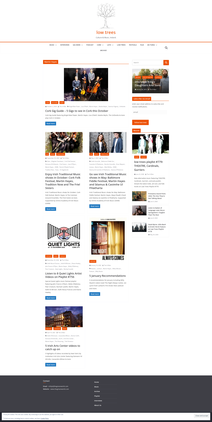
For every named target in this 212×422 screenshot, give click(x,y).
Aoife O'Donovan (52, 336)
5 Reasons (57, 328)
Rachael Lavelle (68, 269)
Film (142, 45)
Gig (47, 154)
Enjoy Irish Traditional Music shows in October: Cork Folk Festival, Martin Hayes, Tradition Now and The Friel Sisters (62, 181)
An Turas (151, 45)
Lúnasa (91, 167)
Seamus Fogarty (113, 106)
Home (96, 382)
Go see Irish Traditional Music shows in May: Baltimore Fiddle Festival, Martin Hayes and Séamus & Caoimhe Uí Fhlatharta (107, 181)
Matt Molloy (108, 167)
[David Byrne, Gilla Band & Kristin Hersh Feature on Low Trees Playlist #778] (139, 229)
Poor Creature (49, 269)
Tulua (57, 170)
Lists (109, 45)
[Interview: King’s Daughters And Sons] (150, 70)
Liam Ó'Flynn (72, 164)
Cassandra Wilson (64, 336)
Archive (103, 50)
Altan (48, 161)
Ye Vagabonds (64, 170)
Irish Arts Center (68, 339)
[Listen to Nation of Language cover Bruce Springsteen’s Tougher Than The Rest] (139, 213)
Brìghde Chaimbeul (57, 161)
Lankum (99, 269)
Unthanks (122, 106)
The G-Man (63, 106)
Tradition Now (49, 170)
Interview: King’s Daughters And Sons (148, 83)
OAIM (56, 167)
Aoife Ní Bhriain (65, 263)
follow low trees (140, 122)
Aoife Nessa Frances (53, 263)
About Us (97, 405)
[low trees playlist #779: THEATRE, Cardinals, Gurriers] (150, 144)
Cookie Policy (45, 418)
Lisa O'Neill (84, 106)
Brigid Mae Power (74, 106)
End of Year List (147, 77)
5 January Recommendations (107, 276)
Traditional (60, 154)
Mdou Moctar (117, 269)
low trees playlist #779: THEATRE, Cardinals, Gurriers (148, 166)
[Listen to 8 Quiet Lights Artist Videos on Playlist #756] (64, 236)
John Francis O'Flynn (51, 266)
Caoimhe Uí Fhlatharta (96, 164)
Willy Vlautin (99, 271)
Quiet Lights (58, 269)
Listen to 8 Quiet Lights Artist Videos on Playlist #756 (63, 275)
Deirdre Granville (109, 164)
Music (51, 45)
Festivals (133, 45)
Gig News (76, 45)
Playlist (62, 256)
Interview (158, 77)
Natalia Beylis (103, 106)
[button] (55, 45)
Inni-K (60, 339)
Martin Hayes (93, 106)
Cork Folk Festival (69, 161)
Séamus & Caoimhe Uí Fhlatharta (99, 170)
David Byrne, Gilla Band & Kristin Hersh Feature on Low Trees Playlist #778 (157, 227)
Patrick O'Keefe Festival (66, 167)
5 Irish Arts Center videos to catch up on (62, 347)
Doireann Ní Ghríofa (51, 339)
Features (92, 261)
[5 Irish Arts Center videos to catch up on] (64, 316)
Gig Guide (54, 102)
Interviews (64, 45)
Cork (99, 45)
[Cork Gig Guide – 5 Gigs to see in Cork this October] (86, 84)
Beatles (93, 269)
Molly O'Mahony (73, 266)
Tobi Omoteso (69, 341)
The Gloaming (59, 341)
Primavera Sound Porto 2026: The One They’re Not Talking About (157, 196)
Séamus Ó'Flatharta (117, 170)
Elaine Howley (76, 263)
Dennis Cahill (75, 336)
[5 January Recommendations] (108, 238)
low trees (106, 32)
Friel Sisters (63, 164)
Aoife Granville (95, 161)
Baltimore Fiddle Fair (107, 161)
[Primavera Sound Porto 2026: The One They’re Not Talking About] (139, 197)
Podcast (89, 45)
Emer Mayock (120, 164)
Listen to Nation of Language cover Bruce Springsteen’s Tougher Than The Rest (156, 211)
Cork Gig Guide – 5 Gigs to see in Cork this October (76, 111)
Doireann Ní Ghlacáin (51, 164)
